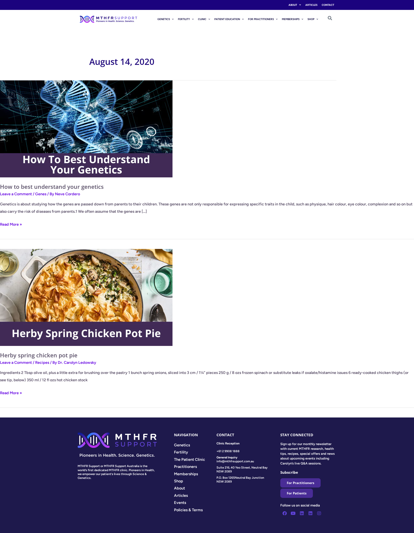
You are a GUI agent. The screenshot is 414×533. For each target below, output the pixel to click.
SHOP (310, 19)
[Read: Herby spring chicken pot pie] (86, 297)
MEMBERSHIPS (291, 19)
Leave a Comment (16, 194)
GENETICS (163, 19)
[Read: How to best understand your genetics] (86, 128)
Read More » (11, 224)
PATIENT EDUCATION (227, 19)
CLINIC (202, 19)
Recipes (42, 362)
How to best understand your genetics (52, 187)
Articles (311, 4)
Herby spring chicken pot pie (38, 355)
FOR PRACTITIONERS (261, 19)
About (293, 4)
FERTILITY (184, 19)
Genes (40, 194)
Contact (328, 4)
